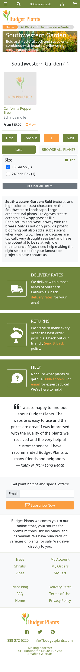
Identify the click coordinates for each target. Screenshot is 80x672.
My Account (60, 559)
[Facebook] (27, 632)
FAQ (20, 593)
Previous (30, 138)
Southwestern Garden (55, 27)
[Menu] (5, 4)
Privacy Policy (60, 600)
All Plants (27, 27)
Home (10, 27)
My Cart (60, 573)
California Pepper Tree (18, 110)
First (9, 138)
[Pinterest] (53, 632)
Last (18, 149)
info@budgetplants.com (53, 640)
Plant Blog (20, 587)
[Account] (61, 4)
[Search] (18, 4)
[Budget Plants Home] (21, 16)
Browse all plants (59, 149)
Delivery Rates (60, 587)
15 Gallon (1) (22, 167)
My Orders (60, 566)
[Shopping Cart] (74, 4)
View (32, 124)
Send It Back (54, 343)
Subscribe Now (42, 505)
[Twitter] (40, 632)
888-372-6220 (56, 379)
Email (13, 493)
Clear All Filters (41, 186)
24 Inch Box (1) (23, 174)
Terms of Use (60, 593)
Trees (20, 559)
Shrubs (20, 566)
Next (70, 138)
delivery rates (42, 297)
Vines (20, 573)
